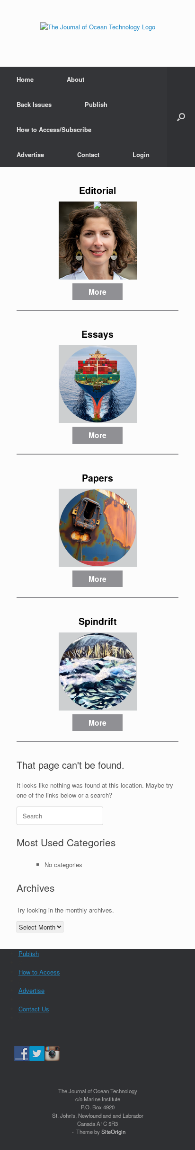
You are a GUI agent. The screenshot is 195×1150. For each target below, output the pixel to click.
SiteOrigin (113, 1131)
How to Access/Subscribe (54, 129)
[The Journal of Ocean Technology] (97, 26)
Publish (96, 104)
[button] (181, 117)
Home (25, 79)
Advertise (30, 154)
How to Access (39, 971)
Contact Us (33, 1008)
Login (141, 154)
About (75, 79)
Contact (88, 154)
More (97, 291)
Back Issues (34, 104)
